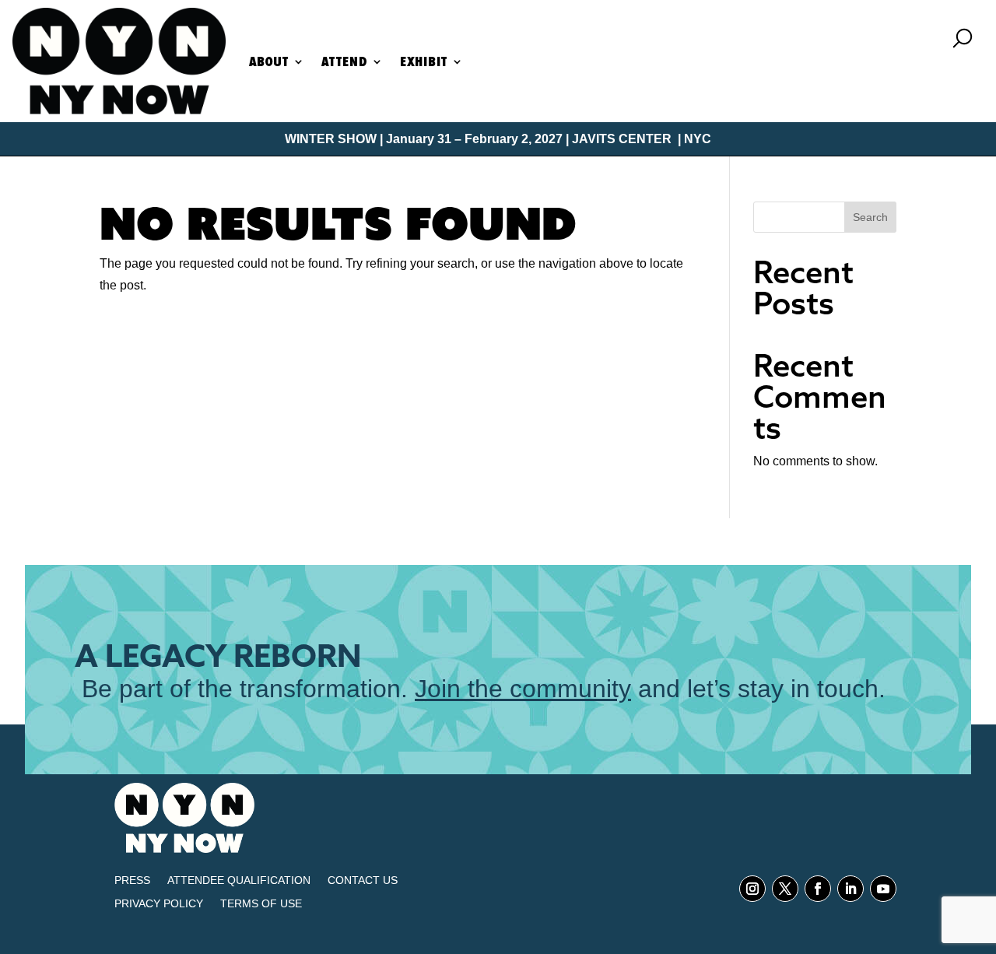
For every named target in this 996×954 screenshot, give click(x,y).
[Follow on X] (785, 888)
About (269, 61)
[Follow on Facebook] (818, 888)
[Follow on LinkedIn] (850, 888)
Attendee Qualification (238, 880)
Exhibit (423, 61)
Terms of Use (261, 904)
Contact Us (363, 880)
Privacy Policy (158, 904)
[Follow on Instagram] (752, 888)
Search (870, 217)
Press (132, 880)
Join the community (523, 689)
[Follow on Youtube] (883, 888)
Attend (344, 61)
